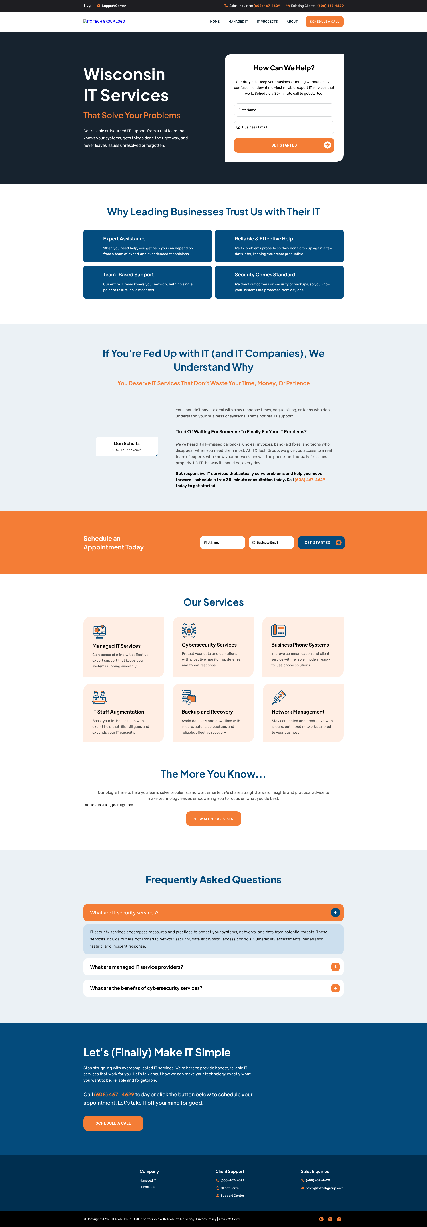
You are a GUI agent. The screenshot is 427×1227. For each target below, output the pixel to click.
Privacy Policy (206, 1219)
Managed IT (238, 22)
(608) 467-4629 (310, 479)
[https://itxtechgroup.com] (104, 21)
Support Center (114, 6)
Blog (87, 6)
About (292, 22)
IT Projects (267, 22)
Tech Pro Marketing (180, 1219)
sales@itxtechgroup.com (325, 1188)
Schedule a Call (324, 21)
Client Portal (230, 1188)
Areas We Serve (229, 1219)
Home (215, 22)
